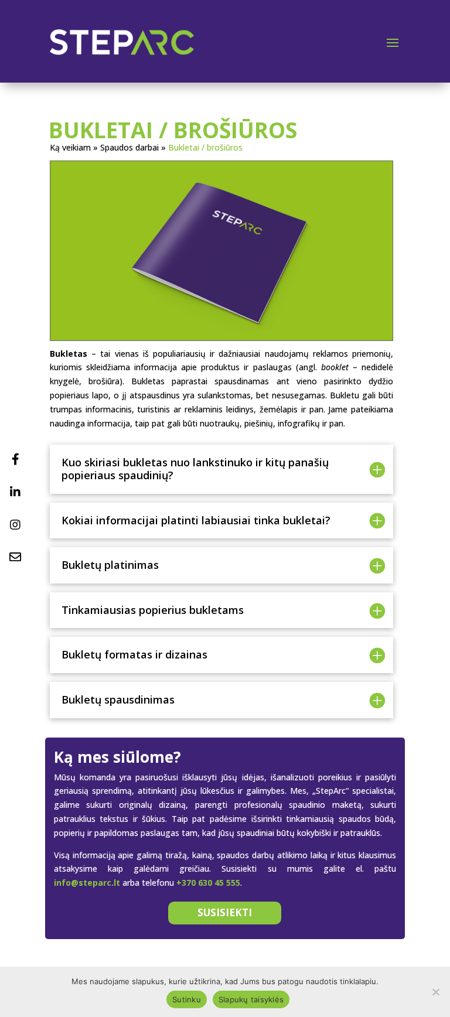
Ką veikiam (70, 147)
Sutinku (186, 999)
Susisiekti (224, 912)
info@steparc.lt (87, 882)
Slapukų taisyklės (251, 999)
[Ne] (435, 992)
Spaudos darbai (129, 147)
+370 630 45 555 (208, 882)
